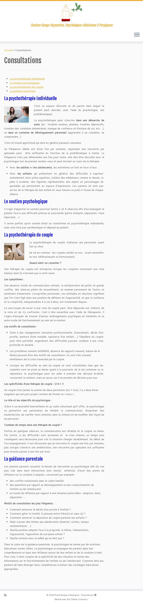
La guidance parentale (22, 91)
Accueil (8, 50)
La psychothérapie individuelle (27, 79)
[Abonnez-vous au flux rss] (6, 595)
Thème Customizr (79, 599)
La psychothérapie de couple (26, 87)
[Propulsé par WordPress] (95, 594)
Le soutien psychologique (24, 83)
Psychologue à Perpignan (67, 595)
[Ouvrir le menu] (137, 35)
